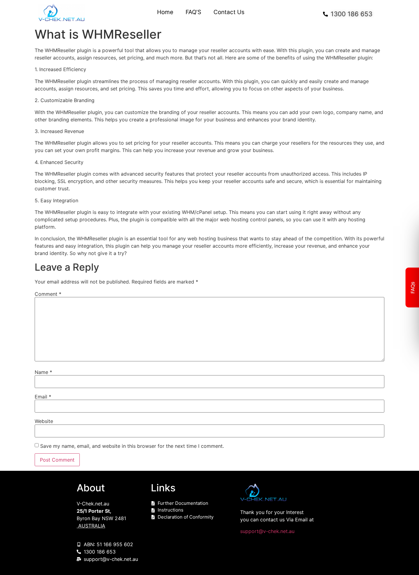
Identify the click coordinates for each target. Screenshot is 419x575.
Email (43, 396)
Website (44, 421)
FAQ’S (193, 12)
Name (43, 372)
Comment (48, 293)
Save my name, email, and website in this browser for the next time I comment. (132, 446)
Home (165, 12)
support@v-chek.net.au (267, 531)
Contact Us (228, 12)
